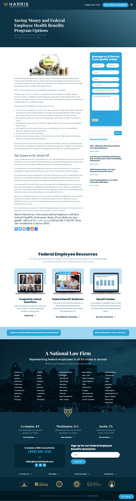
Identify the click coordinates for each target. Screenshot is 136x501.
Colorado (18, 387)
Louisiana (41, 393)
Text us (128, 497)
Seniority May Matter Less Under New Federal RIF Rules (104, 181)
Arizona (17, 378)
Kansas (40, 387)
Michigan (63, 375)
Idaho (39, 375)
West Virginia (110, 396)
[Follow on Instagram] (40, 465)
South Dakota (110, 372)
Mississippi (64, 381)
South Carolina (88, 399)
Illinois (39, 378)
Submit (95, 120)
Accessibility (93, 496)
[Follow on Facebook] (36, 465)
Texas (107, 378)
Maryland (41, 399)
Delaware (18, 393)
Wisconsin (109, 399)
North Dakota (87, 381)
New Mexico (87, 372)
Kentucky (40, 390)
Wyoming (109, 402)
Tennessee (109, 375)
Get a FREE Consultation (115, 5)
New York (86, 375)
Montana (63, 387)
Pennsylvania (87, 393)
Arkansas (18, 381)
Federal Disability (23, 217)
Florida (17, 396)
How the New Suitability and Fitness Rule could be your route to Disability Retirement (106, 159)
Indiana (40, 381)
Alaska (17, 375)
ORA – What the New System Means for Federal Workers (105, 147)
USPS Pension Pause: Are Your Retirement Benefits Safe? (102, 170)
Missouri (63, 384)
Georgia (17, 399)
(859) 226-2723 (93, 5)
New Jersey (64, 399)
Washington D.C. (111, 393)
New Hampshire (66, 396)
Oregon (85, 390)
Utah (107, 381)
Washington (110, 390)
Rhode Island (87, 396)
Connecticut (19, 390)
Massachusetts (66, 372)
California (18, 384)
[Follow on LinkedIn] (44, 465)
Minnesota (64, 378)
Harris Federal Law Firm (26, 35)
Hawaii (39, 372)
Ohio (84, 384)
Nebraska (63, 390)
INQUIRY (69, 220)
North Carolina (88, 378)
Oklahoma (86, 387)
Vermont (108, 384)
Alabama (18, 372)
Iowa (39, 384)
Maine (39, 396)
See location (28, 437)
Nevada (63, 393)
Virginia (108, 387)
